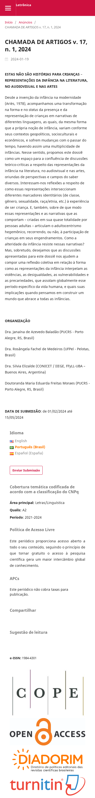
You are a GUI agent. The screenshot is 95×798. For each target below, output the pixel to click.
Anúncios (25, 22)
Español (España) (29, 453)
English (21, 440)
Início (9, 22)
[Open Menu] (8, 8)
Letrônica (23, 5)
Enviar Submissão (26, 470)
